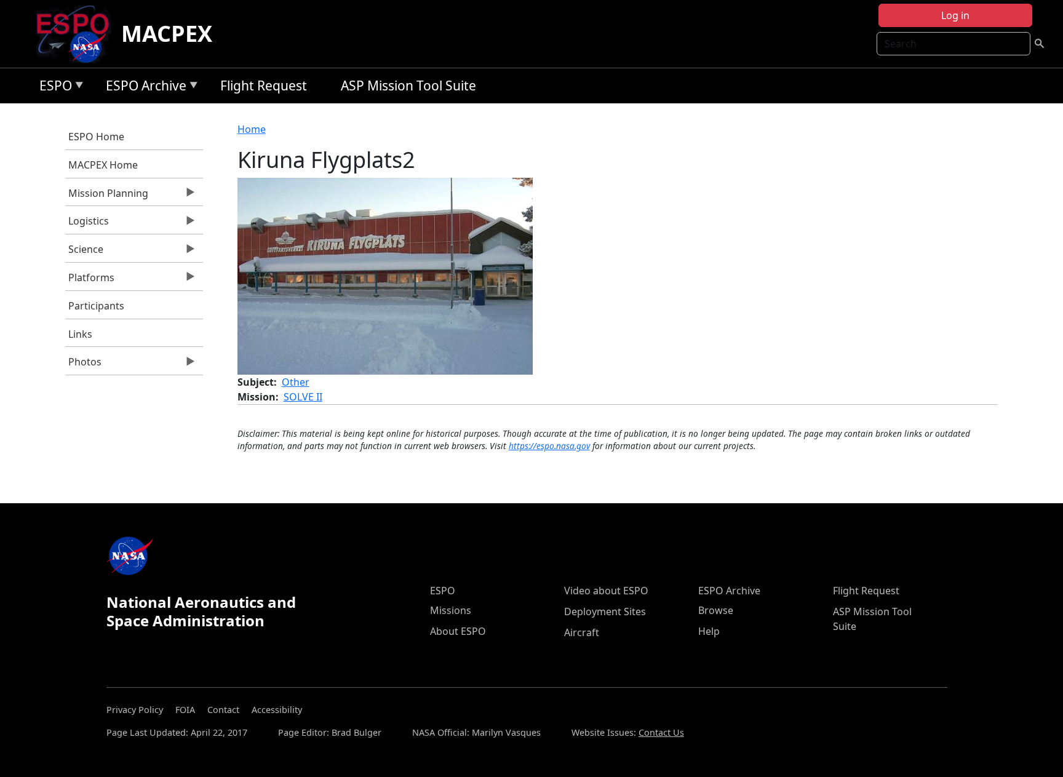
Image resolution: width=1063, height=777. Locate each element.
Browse (715, 610)
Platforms (89, 280)
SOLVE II (303, 397)
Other (295, 382)
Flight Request (263, 85)
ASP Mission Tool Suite (408, 85)
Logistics (87, 224)
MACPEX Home (103, 165)
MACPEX (166, 33)
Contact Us (661, 732)
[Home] (78, 34)
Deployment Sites (605, 611)
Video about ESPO (606, 590)
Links (80, 334)
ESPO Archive (143, 87)
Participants (96, 306)
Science (84, 252)
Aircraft (581, 632)
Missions (450, 610)
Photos (83, 365)
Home (251, 129)
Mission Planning (106, 196)
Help (709, 631)
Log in (955, 15)
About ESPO (458, 631)
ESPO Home (96, 136)
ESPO (52, 87)
